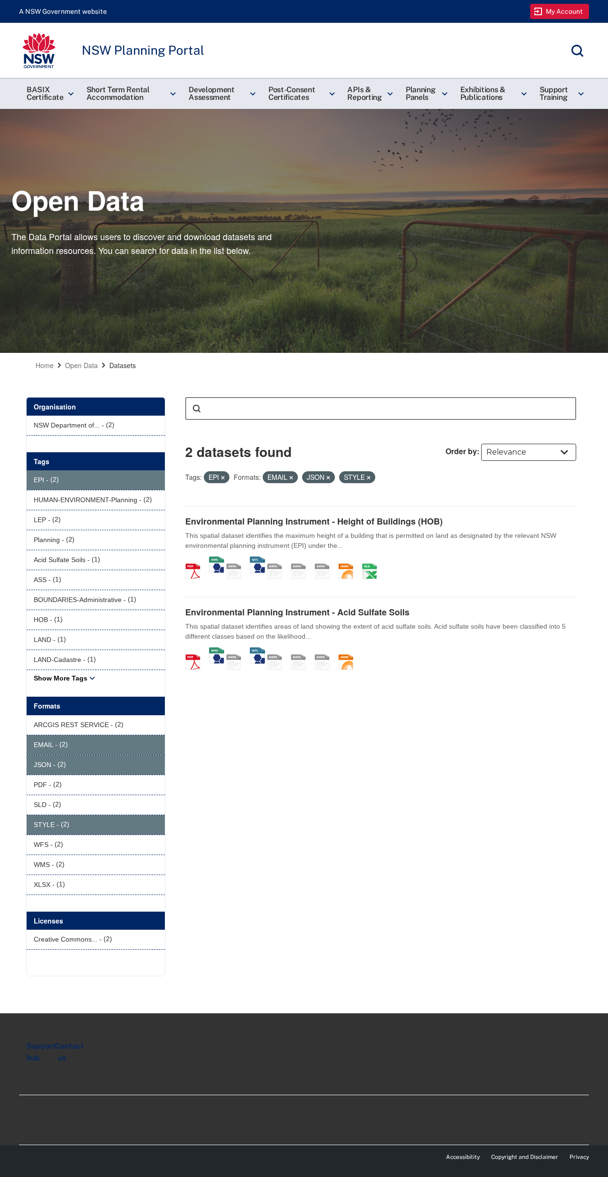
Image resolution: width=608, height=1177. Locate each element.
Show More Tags (60, 678)
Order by (461, 451)
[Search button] (196, 408)
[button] (49, 93)
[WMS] (216, 561)
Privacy (579, 1157)
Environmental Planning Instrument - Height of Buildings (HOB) (314, 521)
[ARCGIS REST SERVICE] (237, 561)
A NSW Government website (63, 11)
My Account (564, 11)
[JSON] (349, 561)
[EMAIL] (325, 561)
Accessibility (463, 1157)
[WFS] (257, 561)
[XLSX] (373, 561)
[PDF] (196, 561)
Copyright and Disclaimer (524, 1157)
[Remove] (223, 477)
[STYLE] (278, 561)
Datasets (122, 365)
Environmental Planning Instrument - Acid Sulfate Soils (297, 612)
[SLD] (302, 561)
